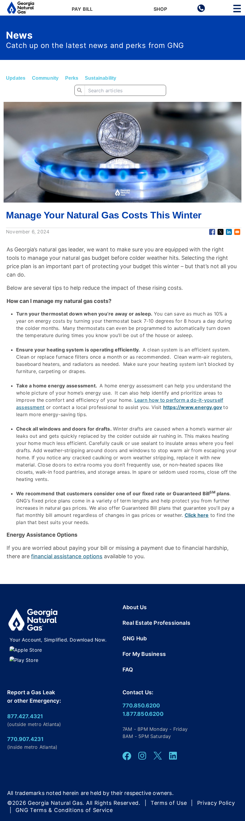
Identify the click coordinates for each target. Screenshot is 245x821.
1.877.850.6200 (142, 714)
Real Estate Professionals (156, 623)
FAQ (127, 669)
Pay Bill (82, 9)
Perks (72, 78)
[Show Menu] (237, 8)
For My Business (144, 654)
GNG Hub (134, 638)
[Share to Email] (237, 232)
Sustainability (101, 78)
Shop (160, 9)
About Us (134, 607)
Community (45, 78)
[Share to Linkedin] (229, 232)
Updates (15, 78)
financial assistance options (66, 556)
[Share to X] (220, 232)
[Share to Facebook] (212, 232)
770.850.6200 (141, 705)
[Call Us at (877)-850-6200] (201, 10)
